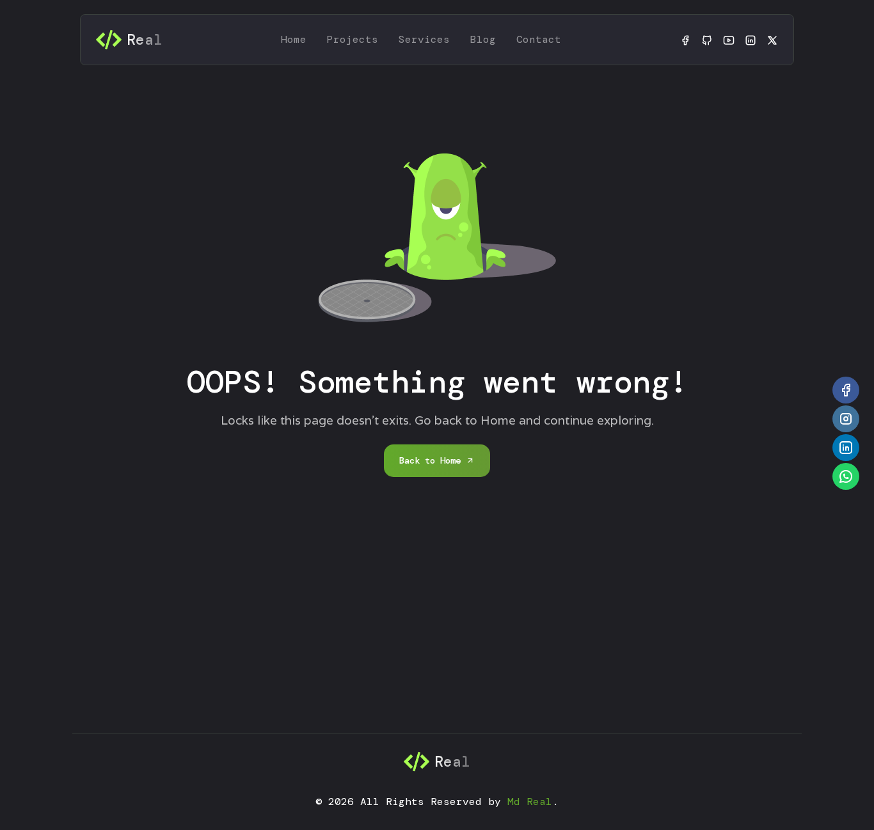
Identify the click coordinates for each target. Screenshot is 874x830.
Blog (483, 39)
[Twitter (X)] (772, 39)
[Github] (707, 39)
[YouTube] (729, 39)
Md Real (529, 801)
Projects (352, 39)
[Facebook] (685, 39)
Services (424, 39)
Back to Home (430, 460)
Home (293, 39)
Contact (538, 39)
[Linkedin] (750, 39)
